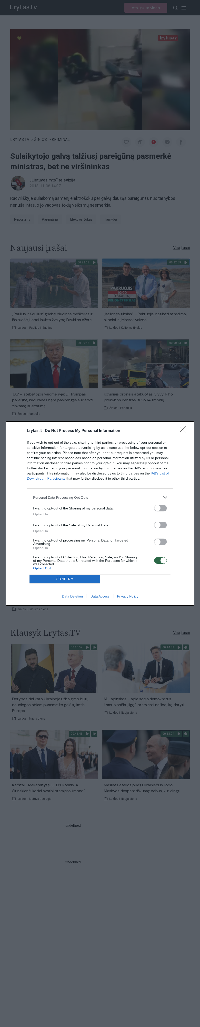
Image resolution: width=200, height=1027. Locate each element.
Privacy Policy (127, 596)
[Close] (184, 431)
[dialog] (100, 513)
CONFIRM (65, 579)
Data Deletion (72, 596)
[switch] (160, 508)
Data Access (100, 596)
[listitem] (100, 497)
